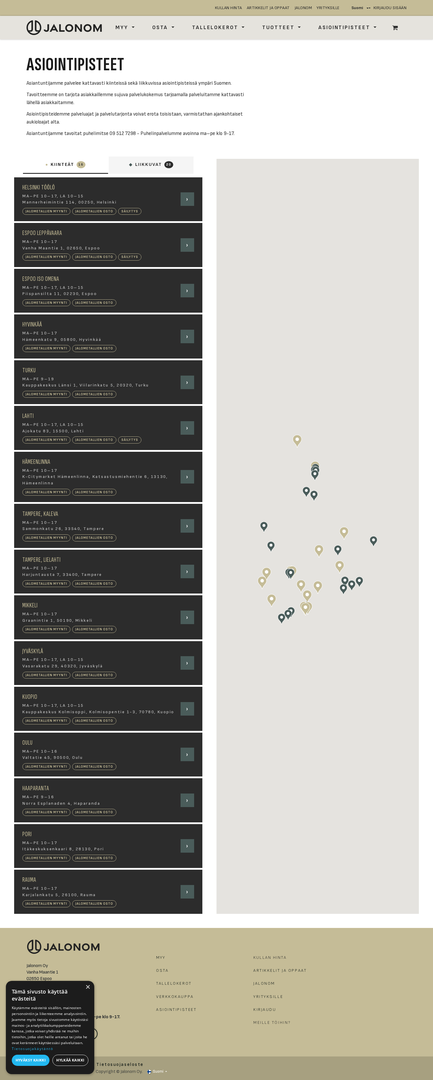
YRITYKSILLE (328, 7)
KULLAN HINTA (228, 7)
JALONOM (303, 7)
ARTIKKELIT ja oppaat (268, 7)
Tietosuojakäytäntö (32, 1048)
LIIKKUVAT (150, 164)
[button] (305, 609)
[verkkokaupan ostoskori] (398, 27)
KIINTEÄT (64, 164)
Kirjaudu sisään (390, 7)
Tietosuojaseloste (120, 1064)
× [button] (87, 987)
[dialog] (50, 1027)
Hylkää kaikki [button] (70, 1060)
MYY (161, 957)
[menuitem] (125, 27)
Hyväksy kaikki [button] (31, 1060)
